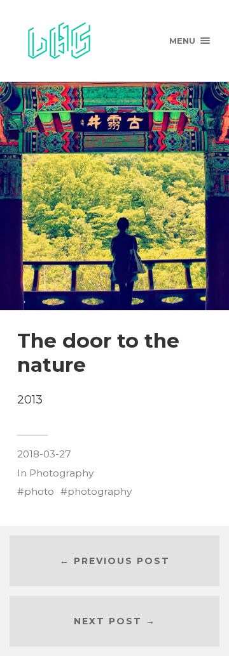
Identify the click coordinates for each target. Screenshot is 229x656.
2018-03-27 (44, 454)
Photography (61, 473)
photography (99, 491)
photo (39, 491)
